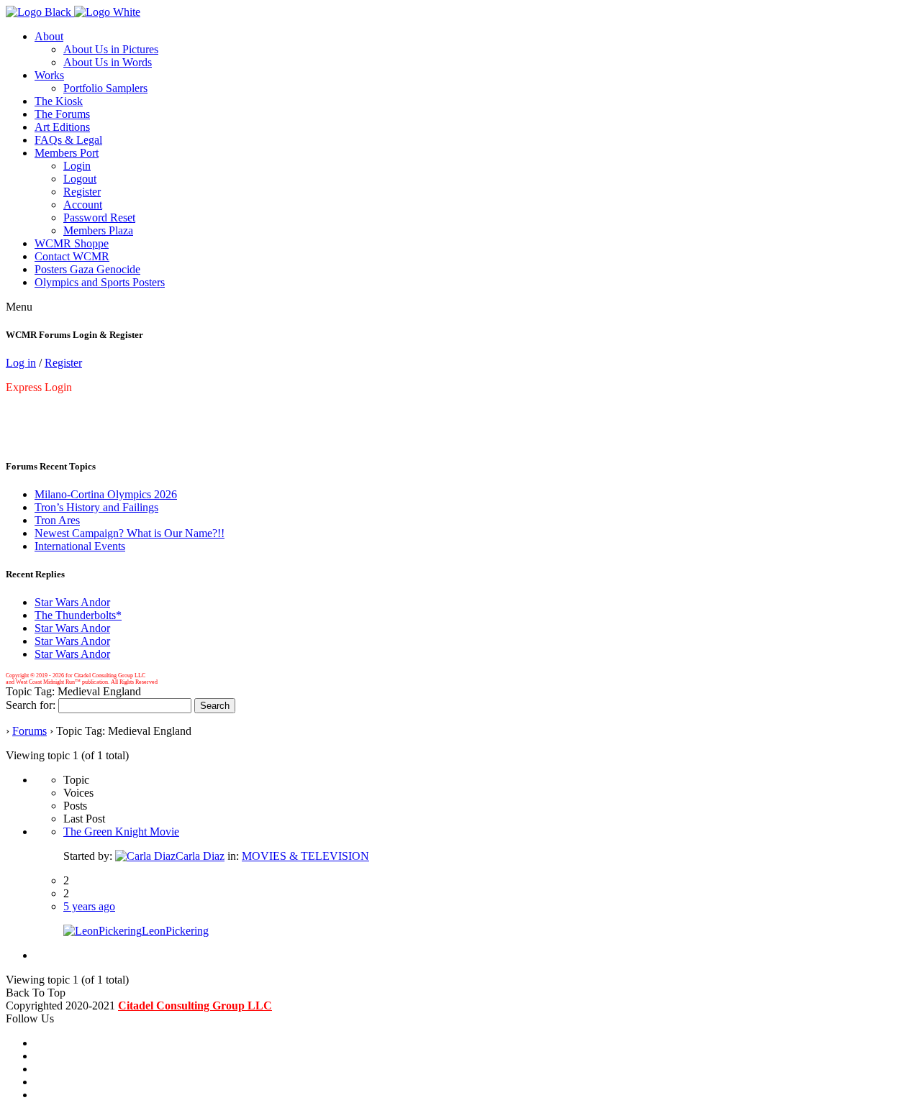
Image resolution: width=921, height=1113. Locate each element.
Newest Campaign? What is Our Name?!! (129, 533)
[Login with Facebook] (7, 412)
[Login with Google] (10, 412)
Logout (79, 179)
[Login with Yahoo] (21, 412)
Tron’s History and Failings (96, 507)
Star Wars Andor (72, 602)
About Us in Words (107, 62)
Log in (21, 363)
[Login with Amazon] (18, 412)
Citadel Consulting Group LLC (195, 1005)
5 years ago (89, 906)
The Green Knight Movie (121, 831)
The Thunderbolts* (78, 615)
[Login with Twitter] (13, 412)
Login (77, 166)
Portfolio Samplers (105, 88)
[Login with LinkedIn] (15, 412)
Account (82, 204)
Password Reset (99, 217)
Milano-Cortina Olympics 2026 (106, 494)
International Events (80, 546)
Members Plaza (98, 230)
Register (82, 192)
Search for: (30, 705)
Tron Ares (57, 520)
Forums (29, 731)
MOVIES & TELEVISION (305, 856)
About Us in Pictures (110, 49)
